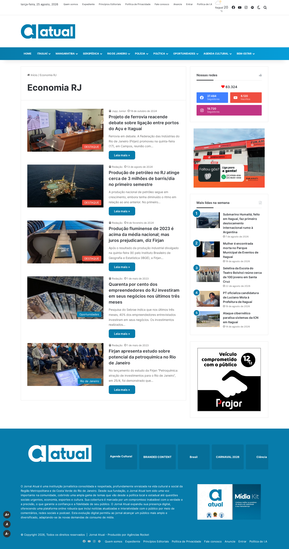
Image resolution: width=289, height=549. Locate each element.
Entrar (189, 4)
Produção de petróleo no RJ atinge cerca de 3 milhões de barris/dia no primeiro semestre (144, 178)
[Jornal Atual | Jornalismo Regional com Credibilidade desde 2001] (48, 31)
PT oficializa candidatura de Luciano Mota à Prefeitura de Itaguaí (241, 297)
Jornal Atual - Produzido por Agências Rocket (119, 534)
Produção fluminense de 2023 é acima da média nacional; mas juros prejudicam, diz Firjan (141, 234)
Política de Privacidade (137, 4)
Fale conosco (162, 4)
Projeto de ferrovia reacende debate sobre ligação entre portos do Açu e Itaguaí (144, 122)
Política (159, 53)
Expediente (88, 4)
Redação (117, 166)
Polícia (140, 53)
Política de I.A (204, 4)
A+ (7, 515)
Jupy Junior (119, 111)
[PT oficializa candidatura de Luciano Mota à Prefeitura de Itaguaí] (208, 299)
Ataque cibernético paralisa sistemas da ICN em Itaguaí (240, 317)
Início (33, 75)
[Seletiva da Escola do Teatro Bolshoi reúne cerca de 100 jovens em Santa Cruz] (208, 274)
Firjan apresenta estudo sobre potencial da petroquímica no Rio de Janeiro (142, 357)
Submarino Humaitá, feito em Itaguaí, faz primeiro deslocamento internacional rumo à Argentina (241, 223)
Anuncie (177, 4)
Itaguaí (42, 53)
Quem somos (70, 4)
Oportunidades (184, 53)
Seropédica (91, 53)
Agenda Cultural (216, 53)
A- (7, 534)
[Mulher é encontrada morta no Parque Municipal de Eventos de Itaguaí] (208, 249)
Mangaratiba (65, 53)
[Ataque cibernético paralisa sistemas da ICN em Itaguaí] (208, 319)
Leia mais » (122, 155)
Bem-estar (244, 53)
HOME (27, 53)
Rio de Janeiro (117, 53)
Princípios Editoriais (110, 4)
